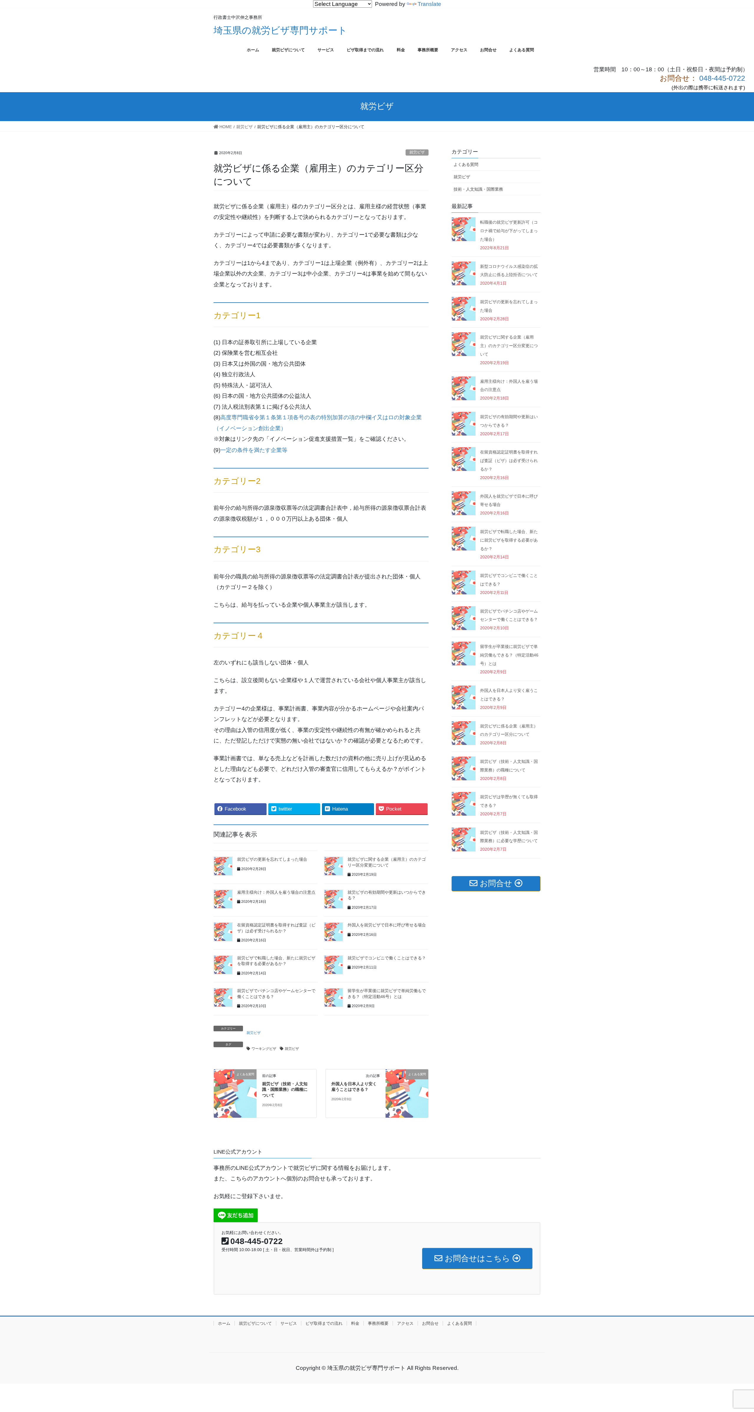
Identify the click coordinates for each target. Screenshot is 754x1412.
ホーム (224, 1323)
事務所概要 (378, 1323)
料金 (355, 1323)
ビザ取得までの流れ (324, 1323)
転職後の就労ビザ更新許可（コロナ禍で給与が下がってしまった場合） (509, 231)
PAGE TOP (733, 1364)
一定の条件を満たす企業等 (253, 450)
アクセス (405, 1323)
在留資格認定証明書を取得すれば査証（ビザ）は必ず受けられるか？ (509, 460)
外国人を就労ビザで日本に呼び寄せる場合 (387, 925)
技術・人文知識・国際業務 (478, 189)
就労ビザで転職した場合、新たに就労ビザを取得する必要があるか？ (509, 540)
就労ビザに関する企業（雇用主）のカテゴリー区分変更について (509, 346)
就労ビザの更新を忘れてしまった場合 (272, 859)
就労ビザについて (255, 1323)
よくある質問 (466, 164)
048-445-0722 (721, 78)
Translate (429, 4)
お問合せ (430, 1323)
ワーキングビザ (264, 1049)
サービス (288, 1323)
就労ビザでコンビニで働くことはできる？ (387, 958)
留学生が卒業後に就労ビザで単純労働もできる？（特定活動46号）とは (509, 655)
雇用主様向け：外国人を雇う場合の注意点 (276, 892)
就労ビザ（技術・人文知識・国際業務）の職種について (284, 1089)
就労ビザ (417, 152)
